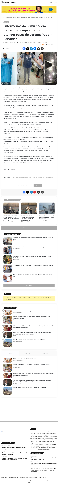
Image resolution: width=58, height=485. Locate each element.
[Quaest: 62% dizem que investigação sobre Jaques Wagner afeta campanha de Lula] (7, 278)
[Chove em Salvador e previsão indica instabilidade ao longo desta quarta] (47, 208)
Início (5, 17)
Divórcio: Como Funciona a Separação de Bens (24, 311)
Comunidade (7, 480)
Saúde (29, 482)
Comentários (46, 353)
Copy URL (37, 185)
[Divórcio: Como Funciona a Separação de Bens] (7, 312)
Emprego (29, 480)
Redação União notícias (11, 42)
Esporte (43, 480)
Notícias (10, 17)
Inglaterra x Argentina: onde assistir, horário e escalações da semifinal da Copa (33, 265)
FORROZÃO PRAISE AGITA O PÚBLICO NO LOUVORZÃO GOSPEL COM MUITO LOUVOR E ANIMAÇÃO (11, 218)
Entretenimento (36, 480)
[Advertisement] (29, 408)
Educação (24, 480)
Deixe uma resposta (29, 228)
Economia (18, 480)
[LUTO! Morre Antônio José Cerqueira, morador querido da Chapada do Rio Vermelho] (7, 250)
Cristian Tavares (42, 477)
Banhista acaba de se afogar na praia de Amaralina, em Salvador (29, 339)
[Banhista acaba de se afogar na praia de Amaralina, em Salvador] (7, 343)
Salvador (15, 17)
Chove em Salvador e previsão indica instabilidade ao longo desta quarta (46, 217)
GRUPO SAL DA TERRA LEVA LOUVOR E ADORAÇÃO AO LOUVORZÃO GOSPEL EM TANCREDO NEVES (27, 218)
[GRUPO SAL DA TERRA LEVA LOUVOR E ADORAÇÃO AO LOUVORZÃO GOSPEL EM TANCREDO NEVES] (29, 208)
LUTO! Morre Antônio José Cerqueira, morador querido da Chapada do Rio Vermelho (33, 247)
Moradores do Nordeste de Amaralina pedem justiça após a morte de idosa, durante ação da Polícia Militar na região (32, 333)
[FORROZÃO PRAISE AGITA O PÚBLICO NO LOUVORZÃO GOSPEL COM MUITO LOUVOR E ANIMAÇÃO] (11, 208)
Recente (27, 353)
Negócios (48, 480)
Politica (53, 480)
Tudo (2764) (29, 285)
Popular (10, 353)
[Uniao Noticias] (8, 2)
